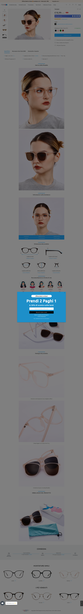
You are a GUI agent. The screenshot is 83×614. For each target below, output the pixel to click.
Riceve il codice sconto (41, 312)
